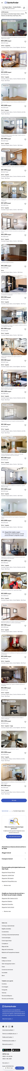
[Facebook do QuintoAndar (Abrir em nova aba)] (3, 1026)
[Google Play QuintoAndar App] (6, 1050)
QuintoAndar (5, 811)
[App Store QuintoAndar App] (16, 1050)
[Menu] (2, 2)
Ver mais (14, 800)
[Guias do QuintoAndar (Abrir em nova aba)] (9, 1026)
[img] (14, 27)
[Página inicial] (12, 3)
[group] (14, 34)
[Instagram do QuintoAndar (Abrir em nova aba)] (6, 1026)
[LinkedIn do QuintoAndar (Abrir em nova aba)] (12, 1026)
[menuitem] (5, 811)
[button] (14, 853)
